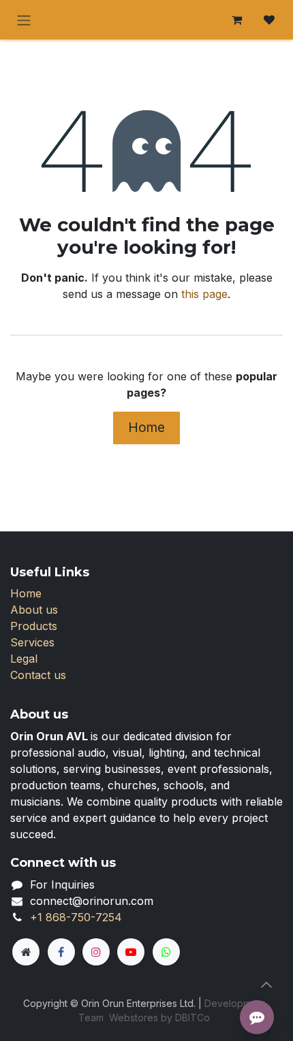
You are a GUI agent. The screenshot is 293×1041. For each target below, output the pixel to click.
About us (34, 609)
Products (33, 626)
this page (204, 294)
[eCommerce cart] (236, 19)
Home (146, 427)
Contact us (38, 675)
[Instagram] (96, 951)
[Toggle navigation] (23, 19)
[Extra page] (26, 951)
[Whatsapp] (166, 951)
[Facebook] (61, 951)
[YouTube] (130, 951)
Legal (23, 658)
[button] (266, 985)
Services (32, 642)
